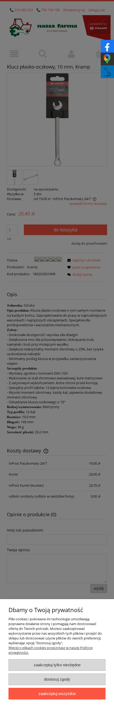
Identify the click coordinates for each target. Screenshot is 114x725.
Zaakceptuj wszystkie (57, 693)
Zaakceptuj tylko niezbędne (57, 665)
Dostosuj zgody (57, 679)
